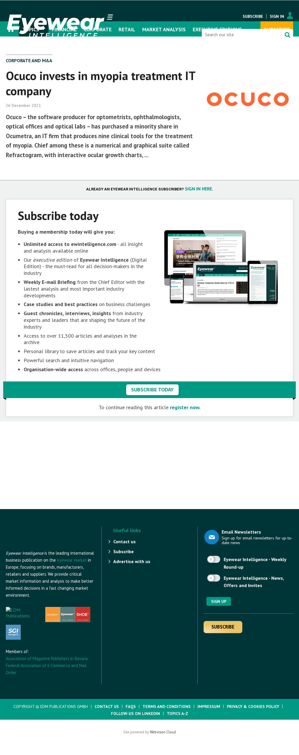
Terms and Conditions (166, 706)
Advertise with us (131, 561)
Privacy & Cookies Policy (253, 706)
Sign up (218, 601)
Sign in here (198, 189)
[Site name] (38, 547)
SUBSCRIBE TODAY (152, 389)
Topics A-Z (177, 713)
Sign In (277, 16)
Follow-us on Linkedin (135, 713)
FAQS (131, 706)
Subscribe (253, 16)
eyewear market (72, 560)
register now (184, 407)
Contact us (124, 541)
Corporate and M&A (29, 60)
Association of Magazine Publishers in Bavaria (47, 658)
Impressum (208, 706)
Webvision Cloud (163, 732)
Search (287, 34)
